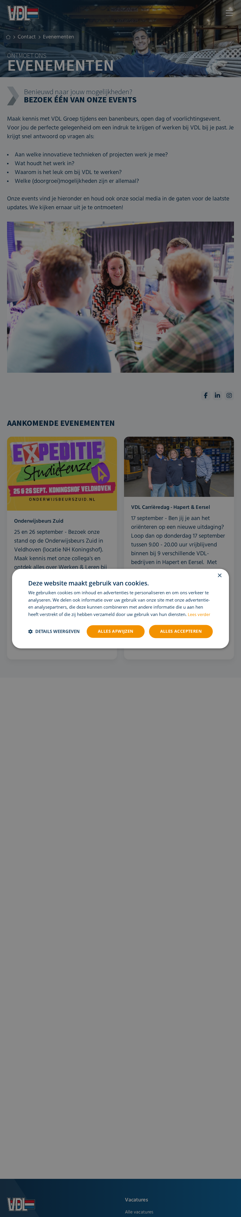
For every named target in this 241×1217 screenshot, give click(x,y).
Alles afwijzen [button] (115, 631)
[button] (54, 631)
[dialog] (120, 608)
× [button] (219, 575)
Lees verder (199, 615)
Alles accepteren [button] (181, 631)
